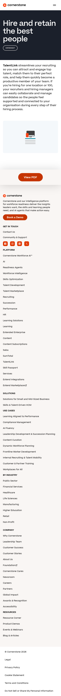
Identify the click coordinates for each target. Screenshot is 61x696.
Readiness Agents (13, 267)
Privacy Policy (12, 667)
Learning (7, 326)
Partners (7, 588)
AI (4, 261)
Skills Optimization (13, 279)
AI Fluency (8, 428)
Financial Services (13, 486)
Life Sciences (10, 498)
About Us (8, 559)
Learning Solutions (13, 320)
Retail (6, 516)
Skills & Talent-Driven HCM (17, 405)
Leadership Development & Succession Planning (29, 434)
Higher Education (12, 510)
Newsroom (9, 577)
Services (7, 373)
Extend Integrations (13, 379)
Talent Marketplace (13, 291)
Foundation (9, 565)
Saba (5, 350)
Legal (8, 659)
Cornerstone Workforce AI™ (17, 255)
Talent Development (14, 285)
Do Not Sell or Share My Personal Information (29, 690)
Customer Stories (12, 553)
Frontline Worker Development (19, 451)
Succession (9, 302)
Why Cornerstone (12, 535)
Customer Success (13, 547)
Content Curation (12, 440)
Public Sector (10, 480)
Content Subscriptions (15, 344)
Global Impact (10, 594)
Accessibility (10, 606)
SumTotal (8, 356)
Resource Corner (12, 617)
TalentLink (8, 361)
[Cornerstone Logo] (14, 5)
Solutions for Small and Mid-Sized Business (26, 399)
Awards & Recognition (15, 600)
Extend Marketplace (14, 385)
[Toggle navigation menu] (53, 5)
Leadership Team (12, 541)
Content (7, 338)
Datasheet (10, 48)
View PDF (30, 177)
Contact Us (9, 232)
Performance (10, 308)
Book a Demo (15, 217)
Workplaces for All (13, 469)
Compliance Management (17, 422)
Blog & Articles (11, 635)
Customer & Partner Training (18, 463)
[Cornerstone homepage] (30, 195)
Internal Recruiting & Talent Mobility (22, 457)
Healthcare (9, 492)
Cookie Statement (14, 675)
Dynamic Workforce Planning (18, 445)
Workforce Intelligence (15, 273)
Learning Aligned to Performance (21, 416)
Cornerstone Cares (13, 571)
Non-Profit (8, 522)
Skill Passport (10, 367)
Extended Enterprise (14, 332)
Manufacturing (11, 504)
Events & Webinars (13, 629)
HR (4, 314)
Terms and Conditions (16, 683)
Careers (7, 583)
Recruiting (8, 297)
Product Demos (11, 623)
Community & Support (15, 237)
